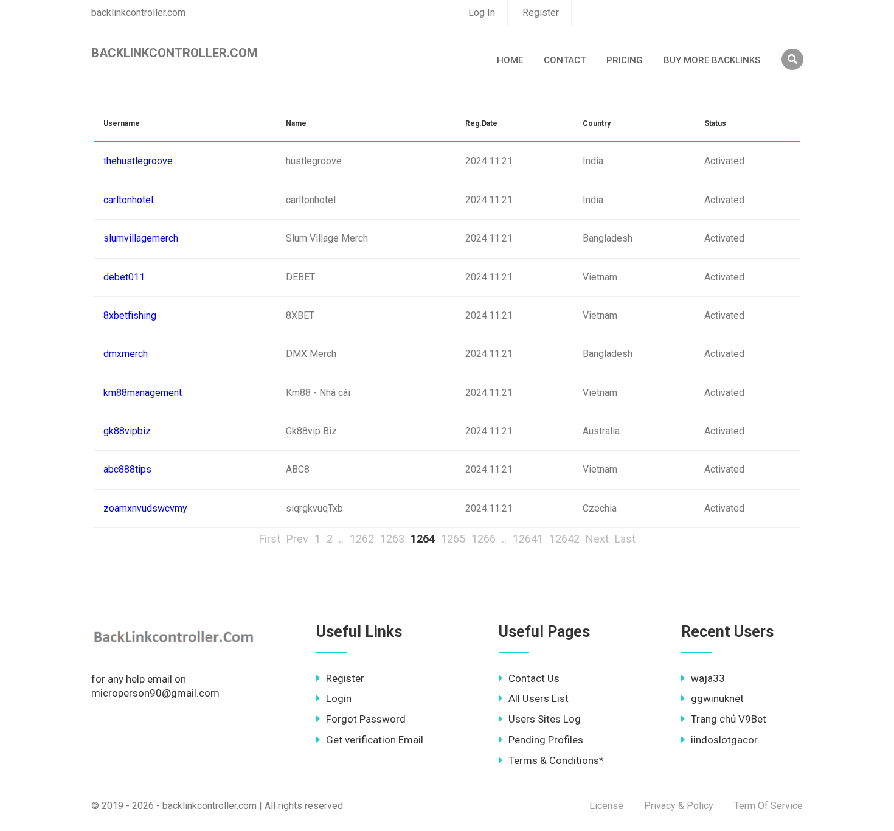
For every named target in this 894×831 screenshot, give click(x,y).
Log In (481, 12)
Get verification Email (374, 740)
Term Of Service (768, 806)
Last (625, 538)
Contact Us (534, 678)
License (606, 806)
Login (339, 698)
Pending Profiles (545, 740)
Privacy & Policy (678, 806)
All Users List (538, 698)
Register (540, 12)
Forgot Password (366, 719)
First (269, 538)
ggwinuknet (717, 698)
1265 (453, 538)
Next (597, 538)
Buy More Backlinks (712, 60)
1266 (483, 538)
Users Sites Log (544, 719)
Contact (565, 60)
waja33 (708, 678)
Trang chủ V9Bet (728, 719)
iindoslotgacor (724, 740)
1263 (392, 538)
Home (510, 60)
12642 (564, 538)
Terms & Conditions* (556, 760)
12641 (528, 538)
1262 (362, 538)
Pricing (624, 60)
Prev (297, 538)
